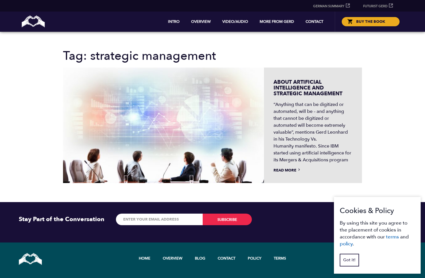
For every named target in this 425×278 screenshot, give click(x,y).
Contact (314, 21)
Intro (174, 21)
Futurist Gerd (375, 6)
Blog (200, 258)
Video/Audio (235, 21)
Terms (280, 258)
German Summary (328, 6)
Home (144, 258)
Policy (254, 258)
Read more (285, 170)
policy (346, 243)
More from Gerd (277, 21)
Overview (201, 21)
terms (392, 237)
